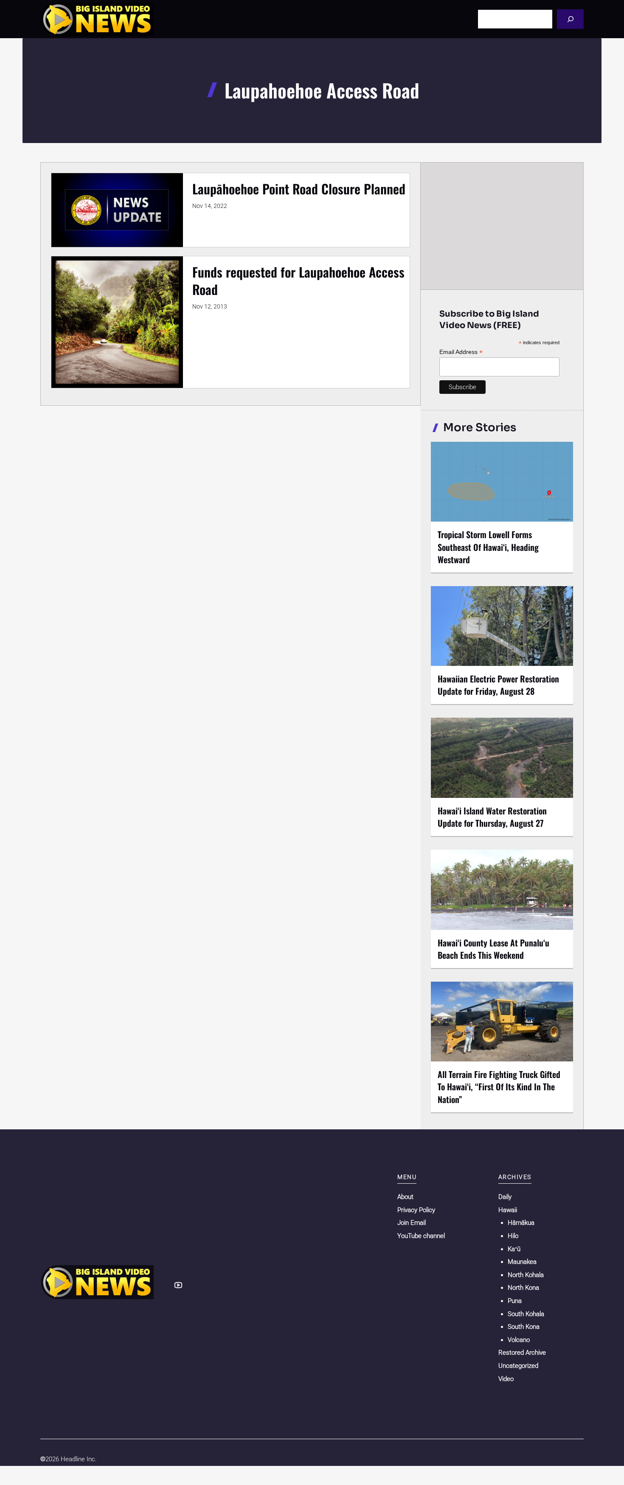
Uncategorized (518, 1366)
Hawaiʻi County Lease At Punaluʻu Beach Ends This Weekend (493, 948)
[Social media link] (178, 1285)
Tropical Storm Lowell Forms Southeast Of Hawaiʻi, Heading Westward (488, 546)
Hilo (513, 1236)
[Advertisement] (502, 226)
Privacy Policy (416, 1210)
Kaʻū (514, 1249)
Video (506, 1379)
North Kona (523, 1287)
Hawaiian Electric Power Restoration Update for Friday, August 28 (498, 684)
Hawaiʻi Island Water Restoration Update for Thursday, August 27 (492, 816)
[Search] (570, 18)
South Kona (524, 1327)
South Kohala (526, 1314)
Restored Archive (522, 1352)
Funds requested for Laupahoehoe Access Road (298, 280)
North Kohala (526, 1275)
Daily (505, 1197)
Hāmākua (521, 1223)
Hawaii (507, 1210)
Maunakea (522, 1262)
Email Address (461, 352)
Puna (515, 1301)
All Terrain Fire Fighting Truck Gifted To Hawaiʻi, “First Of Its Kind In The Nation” (499, 1086)
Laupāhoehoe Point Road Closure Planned (298, 188)
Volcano (519, 1340)
